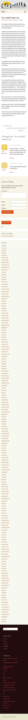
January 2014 (5, 604)
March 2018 (4, 484)
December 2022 (5, 347)
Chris (4, 673)
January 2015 (5, 575)
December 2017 (5, 491)
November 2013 (5, 609)
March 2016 (4, 542)
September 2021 (5, 383)
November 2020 (5, 407)
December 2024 (5, 289)
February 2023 (5, 342)
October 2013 (5, 612)
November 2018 (5, 465)
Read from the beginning (7, 236)
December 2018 (5, 462)
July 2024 (4, 301)
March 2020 (4, 426)
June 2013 (4, 621)
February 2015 (5, 573)
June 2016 (4, 534)
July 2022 (4, 359)
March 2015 (4, 571)
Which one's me (6, 705)
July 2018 (4, 474)
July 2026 (4, 245)
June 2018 (4, 477)
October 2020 (5, 409)
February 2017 (5, 515)
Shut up (5, 641)
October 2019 (5, 438)
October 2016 (5, 525)
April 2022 (4, 366)
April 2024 (4, 308)
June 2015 (4, 563)
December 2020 (5, 404)
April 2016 (4, 539)
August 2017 (4, 501)
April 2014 (4, 597)
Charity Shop (6, 222)
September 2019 (5, 440)
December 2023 (5, 318)
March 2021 (4, 397)
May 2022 (4, 363)
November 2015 (5, 551)
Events (16, 20)
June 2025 (4, 274)
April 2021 (4, 395)
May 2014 (4, 595)
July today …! (6, 643)
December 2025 (5, 262)
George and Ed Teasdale (8, 685)
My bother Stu (6, 696)
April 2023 (4, 337)
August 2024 (4, 298)
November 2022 (5, 349)
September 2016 (5, 527)
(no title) (5, 648)
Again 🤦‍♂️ (5, 646)
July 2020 (4, 416)
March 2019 (4, 455)
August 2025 (4, 269)
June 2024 (4, 303)
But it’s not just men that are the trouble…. (16, 129)
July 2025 (4, 272)
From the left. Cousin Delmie (9, 682)
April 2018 (4, 481)
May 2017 (4, 508)
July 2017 (4, 503)
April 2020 (4, 424)
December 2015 (5, 549)
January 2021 (5, 402)
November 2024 (5, 291)
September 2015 (5, 556)
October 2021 (5, 380)
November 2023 (5, 320)
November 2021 (5, 378)
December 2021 (5, 375)
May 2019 (4, 450)
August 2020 (4, 414)
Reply (12, 158)
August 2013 (4, 616)
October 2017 (5, 496)
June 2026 (4, 248)
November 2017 (5, 494)
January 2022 (5, 373)
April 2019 (4, 453)
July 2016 (4, 532)
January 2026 (5, 260)
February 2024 (5, 313)
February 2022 (5, 371)
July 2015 (4, 561)
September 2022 (5, 354)
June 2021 (4, 390)
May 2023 (4, 334)
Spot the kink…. (6, 698)
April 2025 (4, 279)
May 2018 (4, 479)
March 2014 (4, 600)
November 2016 (5, 522)
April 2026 (4, 253)
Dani (4, 675)
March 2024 (4, 310)
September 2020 (5, 412)
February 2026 (5, 257)
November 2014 (5, 580)
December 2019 (5, 433)
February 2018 (5, 486)
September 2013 (5, 614)
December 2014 (5, 578)
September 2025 (5, 267)
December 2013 (5, 607)
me (4, 694)
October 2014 (5, 583)
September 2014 (5, 585)
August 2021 (4, 385)
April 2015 (4, 568)
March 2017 (4, 513)
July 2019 (4, 445)
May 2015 (4, 566)
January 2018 (5, 489)
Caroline (5, 670)
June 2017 (4, 506)
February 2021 (5, 400)
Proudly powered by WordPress (9, 717)
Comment (5, 191)
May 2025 (4, 277)
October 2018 (5, 467)
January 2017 (5, 518)
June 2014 (4, 592)
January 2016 (5, 547)
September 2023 (5, 325)
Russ (22, 20)
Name (4, 201)
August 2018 (4, 472)
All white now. (7, 126)
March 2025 (4, 281)
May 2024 (4, 306)
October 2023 (5, 322)
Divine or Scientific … (8, 678)
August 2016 (4, 530)
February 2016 (5, 544)
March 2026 (4, 255)
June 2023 (4, 332)
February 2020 (5, 428)
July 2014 (4, 590)
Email (3, 205)
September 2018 (5, 469)
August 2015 (4, 559)
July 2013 (4, 619)
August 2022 (4, 356)
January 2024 (5, 315)
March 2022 (4, 368)
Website (4, 208)
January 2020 (5, 431)
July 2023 (4, 330)
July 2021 (4, 387)
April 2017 (4, 510)
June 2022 (4, 361)
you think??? (6, 707)
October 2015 (5, 554)
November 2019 (5, 436)
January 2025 (5, 286)
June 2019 (4, 448)
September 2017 (5, 498)
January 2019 (5, 460)
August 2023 (4, 327)
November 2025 (5, 265)
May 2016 (4, 537)
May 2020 (4, 421)
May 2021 (4, 392)
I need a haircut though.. (8, 687)
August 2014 (4, 587)
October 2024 (5, 294)
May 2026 (4, 250)
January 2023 (5, 344)
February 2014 (5, 602)
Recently (5, 639)
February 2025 (5, 284)
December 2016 (5, 520)
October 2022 (5, 351)
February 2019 (5, 457)
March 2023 (4, 339)
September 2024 (5, 296)
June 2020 (4, 419)
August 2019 (4, 443)
